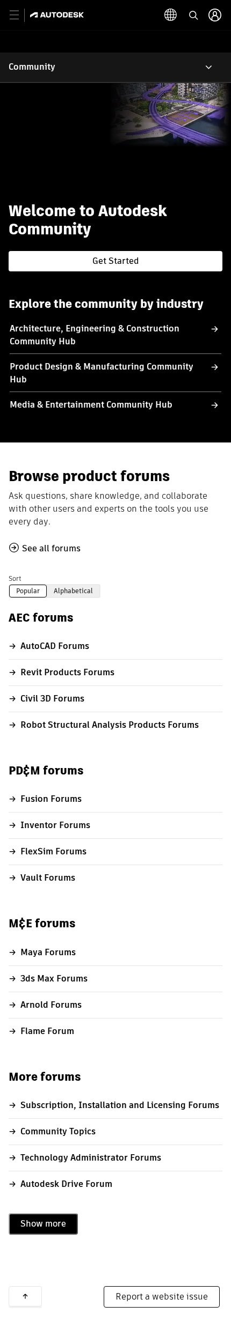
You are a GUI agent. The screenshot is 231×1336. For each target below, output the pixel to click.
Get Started (115, 261)
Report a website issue (162, 1296)
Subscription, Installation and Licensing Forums (119, 1105)
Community (32, 67)
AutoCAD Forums (54, 646)
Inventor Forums (55, 825)
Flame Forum (47, 1031)
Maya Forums (48, 952)
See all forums (51, 548)
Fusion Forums (51, 799)
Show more (43, 1223)
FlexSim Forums (53, 851)
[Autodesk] (58, 14)
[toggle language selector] (171, 15)
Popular (28, 590)
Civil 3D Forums (52, 698)
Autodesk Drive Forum (66, 1184)
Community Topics (58, 1131)
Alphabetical (73, 590)
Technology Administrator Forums (90, 1158)
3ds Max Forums (54, 978)
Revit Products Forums (67, 672)
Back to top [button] (25, 1296)
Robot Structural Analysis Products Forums (109, 725)
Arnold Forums (51, 1005)
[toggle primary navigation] (20, 15)
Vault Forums (47, 878)
